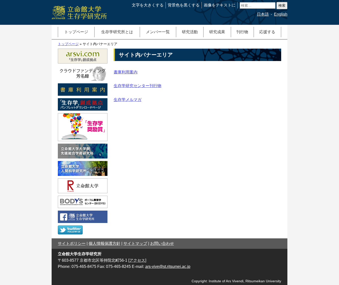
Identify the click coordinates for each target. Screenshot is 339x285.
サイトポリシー (72, 243)
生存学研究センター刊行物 (137, 86)
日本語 (263, 14)
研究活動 (190, 32)
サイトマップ (135, 243)
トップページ (76, 32)
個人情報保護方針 (104, 243)
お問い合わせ (162, 243)
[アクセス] (137, 260)
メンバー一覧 (158, 32)
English (280, 14)
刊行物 (242, 32)
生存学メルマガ (127, 99)
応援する (267, 32)
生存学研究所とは (117, 32)
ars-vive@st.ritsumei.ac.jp (167, 266)
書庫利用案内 (125, 72)
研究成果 (217, 32)
